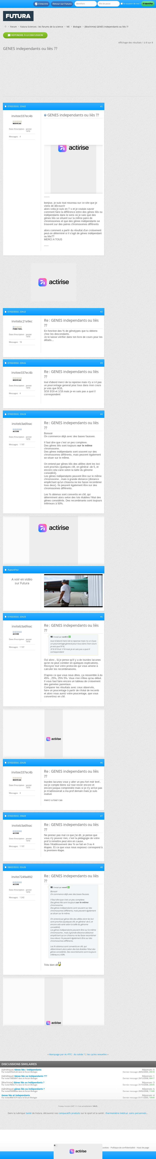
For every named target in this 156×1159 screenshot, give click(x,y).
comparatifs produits (69, 1113)
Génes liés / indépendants (27, 1069)
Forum (13, 26)
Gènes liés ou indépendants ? (29, 1082)
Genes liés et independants (16, 1095)
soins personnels (137, 1113)
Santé (29, 1113)
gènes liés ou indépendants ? (29, 1088)
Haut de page (143, 1147)
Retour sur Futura (62, 3)
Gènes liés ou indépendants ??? (30, 1076)
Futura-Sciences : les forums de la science (41, 26)
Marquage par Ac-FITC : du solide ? (67, 1054)
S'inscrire (41, 3)
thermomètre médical (117, 1113)
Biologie (77, 26)
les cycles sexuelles (97, 1054)
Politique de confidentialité (123, 1147)
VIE (68, 26)
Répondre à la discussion (25, 35)
